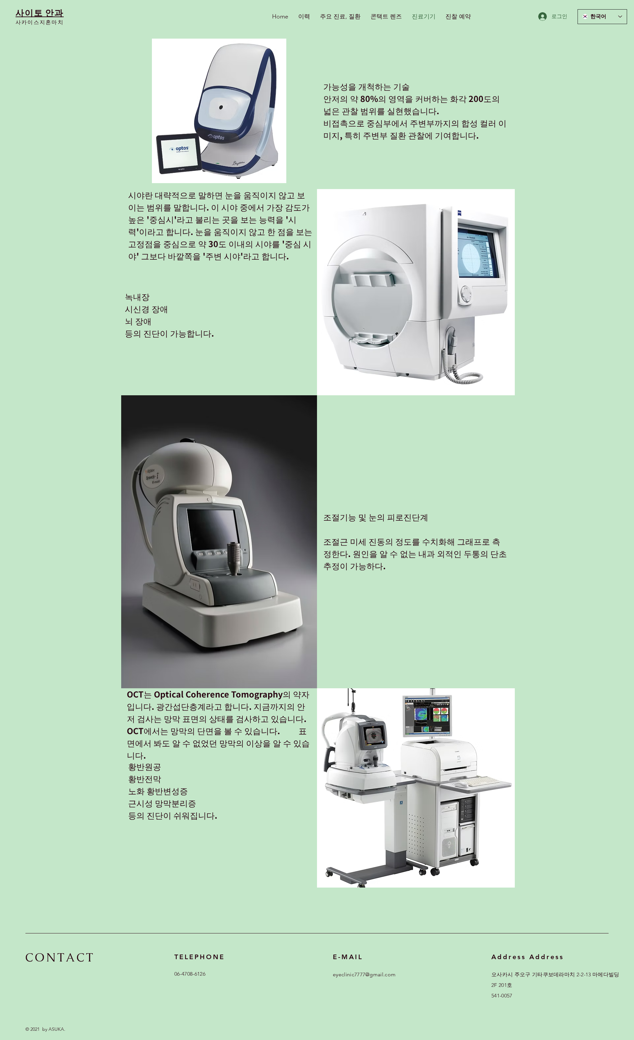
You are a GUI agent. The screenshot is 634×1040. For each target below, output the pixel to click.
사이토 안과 (40, 13)
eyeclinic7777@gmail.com (364, 974)
